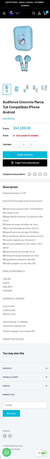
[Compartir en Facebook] (29, 174)
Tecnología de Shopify (11, 449)
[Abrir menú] (4, 13)
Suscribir (11, 413)
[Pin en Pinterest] (35, 174)
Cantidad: (7, 144)
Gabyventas (8, 118)
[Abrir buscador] (33, 13)
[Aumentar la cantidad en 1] (31, 144)
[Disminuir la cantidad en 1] (16, 144)
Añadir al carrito (25, 154)
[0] (45, 13)
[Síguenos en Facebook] (5, 436)
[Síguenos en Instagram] (10, 436)
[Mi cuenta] (39, 13)
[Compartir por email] (45, 174)
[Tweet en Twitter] (40, 174)
